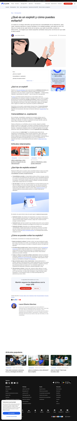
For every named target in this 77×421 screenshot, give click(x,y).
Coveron (61, 399)
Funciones (17, 3)
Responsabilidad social (26, 397)
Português (46, 295)
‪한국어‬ (28, 295)
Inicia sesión (47, 3)
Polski (35, 295)
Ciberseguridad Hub (26, 395)
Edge (54, 412)
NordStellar (62, 397)
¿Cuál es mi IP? (25, 393)
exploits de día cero (41, 187)
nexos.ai (61, 403)
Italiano (25, 295)
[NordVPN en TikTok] (12, 299)
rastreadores (33, 259)
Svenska (12, 297)
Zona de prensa (25, 401)
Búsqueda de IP (25, 391)
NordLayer (61, 391)
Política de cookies (6, 409)
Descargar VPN (24, 3)
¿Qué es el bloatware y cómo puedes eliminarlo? (39, 162)
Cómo (18, 7)
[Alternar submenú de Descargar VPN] (27, 3)
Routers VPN (8, 395)
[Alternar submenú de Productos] (62, 3)
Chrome (41, 412)
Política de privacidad (47, 391)
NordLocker (62, 395)
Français (21, 295)
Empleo (10, 391)
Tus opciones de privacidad (44, 393)
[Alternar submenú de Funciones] (19, 3)
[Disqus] (30, 333)
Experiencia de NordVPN (33, 7)
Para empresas (37, 3)
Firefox (48, 412)
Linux (22, 412)
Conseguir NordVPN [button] (25, 288)
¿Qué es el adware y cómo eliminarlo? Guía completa (38, 370)
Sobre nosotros (8, 388)
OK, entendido (11, 413)
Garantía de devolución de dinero (12, 393)
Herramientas (53, 367)
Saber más (31, 3)
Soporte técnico (54, 3)
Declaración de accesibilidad (44, 397)
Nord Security (62, 388)
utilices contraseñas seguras (28, 230)
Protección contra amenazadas (25, 257)
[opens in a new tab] (6, 383)
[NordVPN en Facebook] (16, 299)
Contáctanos (41, 399)
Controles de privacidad (11, 416)
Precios (12, 3)
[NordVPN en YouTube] (20, 299)
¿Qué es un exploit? (17, 73)
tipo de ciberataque (21, 90)
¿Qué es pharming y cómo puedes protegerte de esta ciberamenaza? (18, 162)
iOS (35, 412)
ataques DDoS (43, 108)
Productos (60, 3)
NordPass (61, 393)
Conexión (7, 7)
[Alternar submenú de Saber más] (33, 3)
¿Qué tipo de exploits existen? (19, 78)
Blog (12, 13)
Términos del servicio (47, 395)
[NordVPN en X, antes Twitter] (14, 299)
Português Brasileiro (40, 295)
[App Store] (56, 382)
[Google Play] (66, 382)
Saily (60, 401)
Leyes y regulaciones (24, 7)
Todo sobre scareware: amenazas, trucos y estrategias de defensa (15, 370)
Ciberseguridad (13, 7)
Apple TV (67, 412)
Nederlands (31, 295)
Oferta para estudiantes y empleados (13, 399)
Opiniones (7, 397)
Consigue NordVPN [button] (68, 3)
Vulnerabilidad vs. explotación (19, 76)
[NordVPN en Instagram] (18, 299)
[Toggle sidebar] (75, 4)
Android (29, 412)
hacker (13, 96)
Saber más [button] (36, 288)
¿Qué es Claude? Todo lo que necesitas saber (58, 370)
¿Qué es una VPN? (25, 388)
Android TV (61, 412)
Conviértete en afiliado (26, 403)
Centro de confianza (26, 399)
